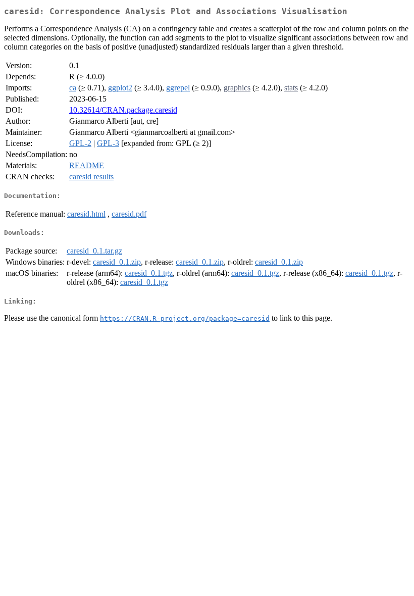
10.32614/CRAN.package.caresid (123, 110)
